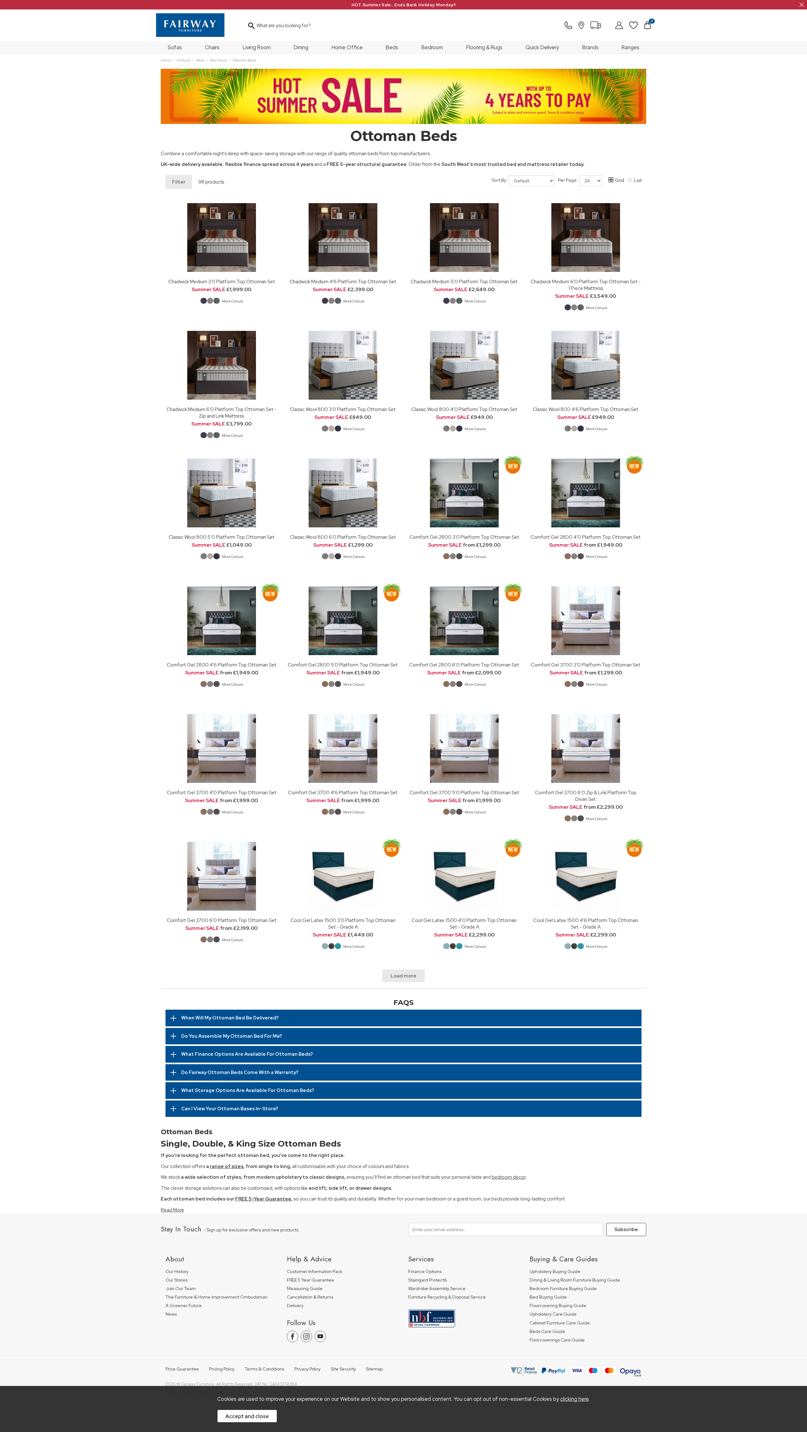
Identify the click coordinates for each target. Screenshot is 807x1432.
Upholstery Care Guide (553, 1314)
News (171, 1314)
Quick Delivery (542, 47)
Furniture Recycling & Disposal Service (447, 1297)
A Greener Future (183, 1305)
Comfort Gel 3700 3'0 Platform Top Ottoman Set (585, 664)
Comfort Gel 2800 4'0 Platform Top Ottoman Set (586, 537)
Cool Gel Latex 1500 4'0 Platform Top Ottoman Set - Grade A (464, 923)
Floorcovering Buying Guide (558, 1305)
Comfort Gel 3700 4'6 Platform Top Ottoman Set (343, 792)
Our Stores (176, 1280)
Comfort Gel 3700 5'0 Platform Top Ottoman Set (464, 792)
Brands (590, 47)
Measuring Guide (304, 1288)
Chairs (212, 47)
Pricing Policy (222, 1369)
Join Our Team (180, 1288)
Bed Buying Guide (548, 1297)
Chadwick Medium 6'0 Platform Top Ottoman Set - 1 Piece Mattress (586, 284)
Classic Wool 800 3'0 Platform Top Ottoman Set (343, 409)
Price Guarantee (182, 1369)
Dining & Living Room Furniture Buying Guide (575, 1280)
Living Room (257, 47)
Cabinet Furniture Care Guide (560, 1323)
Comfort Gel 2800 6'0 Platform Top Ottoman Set (464, 664)
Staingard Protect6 (427, 1280)
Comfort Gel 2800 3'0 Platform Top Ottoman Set (464, 537)
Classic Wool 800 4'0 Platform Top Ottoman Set (464, 409)
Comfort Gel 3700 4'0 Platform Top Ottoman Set (221, 792)
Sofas (175, 47)
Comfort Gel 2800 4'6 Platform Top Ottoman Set (221, 664)
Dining (301, 47)
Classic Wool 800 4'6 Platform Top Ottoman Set (585, 409)
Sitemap (374, 1369)
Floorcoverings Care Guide (557, 1340)
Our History (177, 1271)
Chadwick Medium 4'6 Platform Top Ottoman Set (343, 281)
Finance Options (425, 1271)
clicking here (574, 1398)
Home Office (347, 47)
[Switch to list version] (630, 181)
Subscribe (626, 1229)
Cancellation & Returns (310, 1297)
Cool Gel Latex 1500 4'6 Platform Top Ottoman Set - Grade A (585, 923)
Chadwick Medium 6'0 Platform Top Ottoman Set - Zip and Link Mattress (221, 412)
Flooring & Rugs (484, 47)
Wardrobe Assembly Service (437, 1288)
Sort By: (500, 180)
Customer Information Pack (314, 1271)
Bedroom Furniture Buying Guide (563, 1288)
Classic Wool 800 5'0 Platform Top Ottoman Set (222, 537)
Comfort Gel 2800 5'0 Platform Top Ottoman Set (343, 664)
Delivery (295, 1305)
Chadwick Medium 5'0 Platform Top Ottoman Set (464, 281)
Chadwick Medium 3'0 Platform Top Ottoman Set (221, 281)
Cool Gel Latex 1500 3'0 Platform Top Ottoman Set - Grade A (343, 923)
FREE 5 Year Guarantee (310, 1280)
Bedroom (432, 47)
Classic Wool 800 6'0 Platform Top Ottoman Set (343, 537)
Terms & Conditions (264, 1369)
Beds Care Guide (547, 1331)
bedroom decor (508, 1177)
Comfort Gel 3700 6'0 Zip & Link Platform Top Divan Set (585, 795)
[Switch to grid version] (611, 181)
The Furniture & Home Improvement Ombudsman (216, 1297)
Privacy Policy (307, 1369)
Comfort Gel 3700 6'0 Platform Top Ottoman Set (221, 920)
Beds (392, 47)
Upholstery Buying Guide (555, 1271)
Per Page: (568, 180)
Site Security (343, 1369)
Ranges (630, 47)
